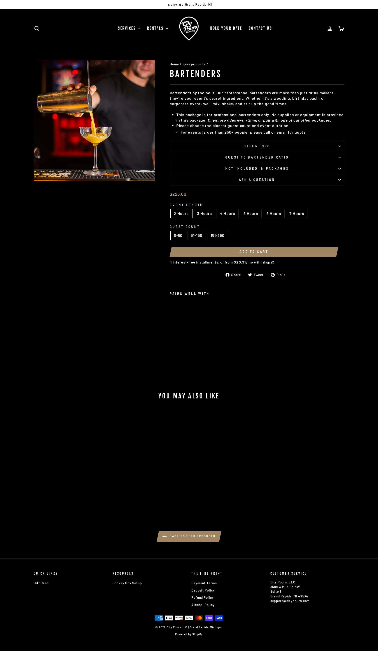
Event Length (186, 205)
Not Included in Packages (257, 168)
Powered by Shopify (189, 634)
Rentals (156, 28)
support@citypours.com (290, 601)
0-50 (178, 235)
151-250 (217, 235)
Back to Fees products (191, 536)
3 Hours (204, 213)
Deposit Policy (203, 590)
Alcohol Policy (203, 605)
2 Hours (181, 213)
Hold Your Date (226, 28)
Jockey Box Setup (127, 583)
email (281, 132)
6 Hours (273, 213)
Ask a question (257, 180)
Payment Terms (204, 583)
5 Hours (250, 213)
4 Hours (227, 213)
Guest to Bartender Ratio (257, 157)
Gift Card (41, 583)
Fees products (194, 64)
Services (127, 28)
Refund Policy (202, 597)
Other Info (257, 146)
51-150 (196, 235)
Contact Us (260, 28)
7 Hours (296, 213)
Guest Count (185, 227)
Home (174, 64)
